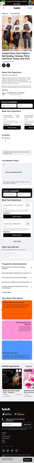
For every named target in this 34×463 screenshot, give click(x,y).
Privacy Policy (23, 429)
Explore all (29, 366)
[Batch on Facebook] (16, 450)
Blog (3, 440)
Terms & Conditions (13, 429)
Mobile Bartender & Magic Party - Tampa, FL (11, 391)
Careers (7, 446)
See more (5, 90)
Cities (3, 434)
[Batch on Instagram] (3, 450)
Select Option (12, 127)
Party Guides (5, 438)
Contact (11, 446)
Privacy (28, 454)
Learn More (17, 4)
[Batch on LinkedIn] (12, 450)
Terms (3, 456)
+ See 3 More (17, 241)
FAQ (3, 446)
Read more (6, 124)
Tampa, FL (5, 13)
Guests (21, 106)
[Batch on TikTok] (7, 450)
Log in (30, 8)
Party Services (15, 13)
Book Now (27, 460)
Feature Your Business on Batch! (17, 1)
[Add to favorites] (8, 65)
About (3, 442)
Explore (4, 432)
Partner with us (6, 436)
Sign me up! (27, 424)
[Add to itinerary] (4, 65)
